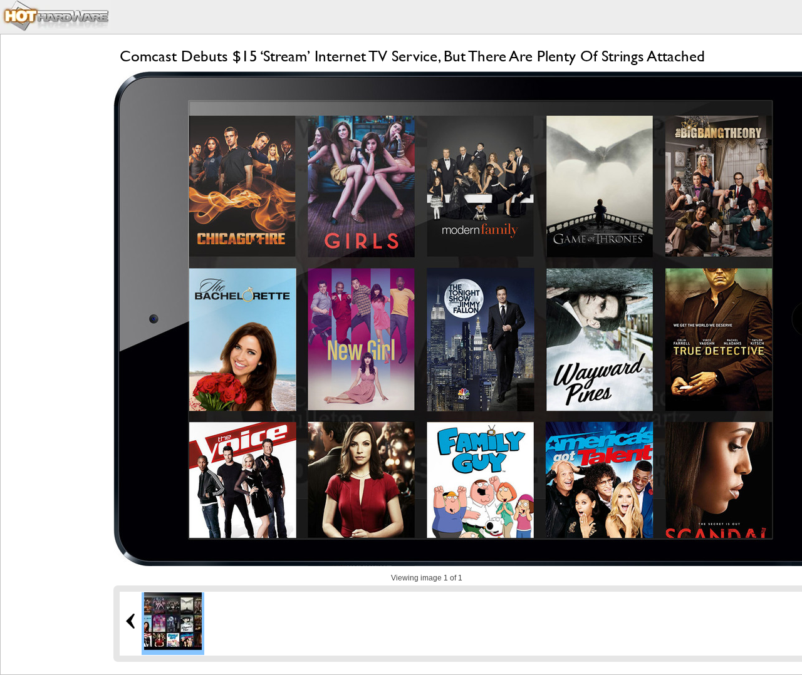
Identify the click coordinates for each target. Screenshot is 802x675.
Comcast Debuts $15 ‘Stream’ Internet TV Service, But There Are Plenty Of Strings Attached (412, 56)
